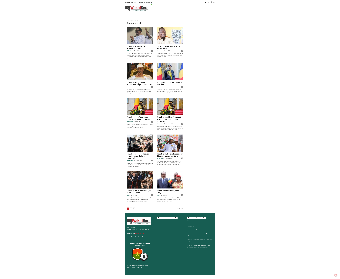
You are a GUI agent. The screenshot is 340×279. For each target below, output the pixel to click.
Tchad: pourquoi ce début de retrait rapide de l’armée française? (138, 156)
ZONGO (189, 245)
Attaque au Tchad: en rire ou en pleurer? (170, 83)
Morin (128, 195)
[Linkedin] (206, 2)
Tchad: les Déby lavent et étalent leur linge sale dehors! (139, 83)
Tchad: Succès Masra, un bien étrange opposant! (139, 47)
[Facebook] (203, 2)
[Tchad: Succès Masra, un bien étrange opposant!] (140, 35)
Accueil (128, 20)
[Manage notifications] (335, 275)
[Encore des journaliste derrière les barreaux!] (170, 35)
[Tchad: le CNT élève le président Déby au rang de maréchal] (170, 143)
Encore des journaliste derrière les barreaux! (170, 47)
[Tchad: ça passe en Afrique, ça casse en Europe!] (140, 180)
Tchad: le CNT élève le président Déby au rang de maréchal (170, 155)
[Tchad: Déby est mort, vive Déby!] (170, 180)
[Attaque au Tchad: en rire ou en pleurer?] (170, 71)
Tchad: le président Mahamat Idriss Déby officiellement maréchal (169, 119)
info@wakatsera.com (140, 233)
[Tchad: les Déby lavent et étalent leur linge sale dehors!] (140, 71)
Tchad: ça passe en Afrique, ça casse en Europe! (139, 191)
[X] (211, 2)
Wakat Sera (130, 50)
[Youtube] (214, 2)
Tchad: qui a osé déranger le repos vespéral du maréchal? (138, 118)
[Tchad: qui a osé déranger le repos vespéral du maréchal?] (140, 106)
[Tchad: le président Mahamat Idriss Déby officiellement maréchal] (170, 106)
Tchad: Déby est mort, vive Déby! (168, 191)
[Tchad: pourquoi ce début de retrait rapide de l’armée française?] (140, 143)
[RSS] (208, 2)
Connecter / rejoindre (145, 2)
